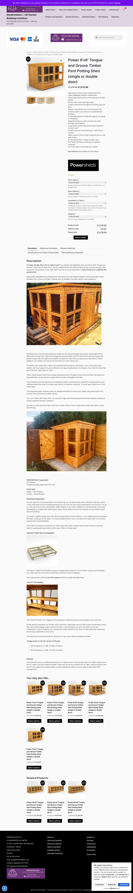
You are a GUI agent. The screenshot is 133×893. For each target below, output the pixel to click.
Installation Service (53, 850)
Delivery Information (54, 847)
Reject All (111, 885)
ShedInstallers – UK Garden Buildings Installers (22, 16)
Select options (34, 721)
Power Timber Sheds (52, 52)
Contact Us (90, 837)
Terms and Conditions (54, 840)
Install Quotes (91, 847)
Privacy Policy (91, 854)
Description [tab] (32, 248)
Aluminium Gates (88, 17)
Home (29, 52)
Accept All (124, 885)
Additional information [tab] (49, 248)
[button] (61, 61)
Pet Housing (103, 17)
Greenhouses (114, 10)
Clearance (115, 17)
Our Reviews (91, 850)
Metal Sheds (50, 10)
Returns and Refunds (54, 843)
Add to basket (80, 237)
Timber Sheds (100, 10)
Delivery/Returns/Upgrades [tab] (72, 252)
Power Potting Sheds (69, 52)
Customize (99, 885)
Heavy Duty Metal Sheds (68, 10)
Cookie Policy (91, 843)
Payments (90, 840)
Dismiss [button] (117, 3)
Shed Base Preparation (55, 853)
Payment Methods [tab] (67, 248)
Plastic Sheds (86, 10)
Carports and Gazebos (53, 17)
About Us (50, 837)
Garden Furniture (72, 17)
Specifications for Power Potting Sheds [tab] (43, 252)
